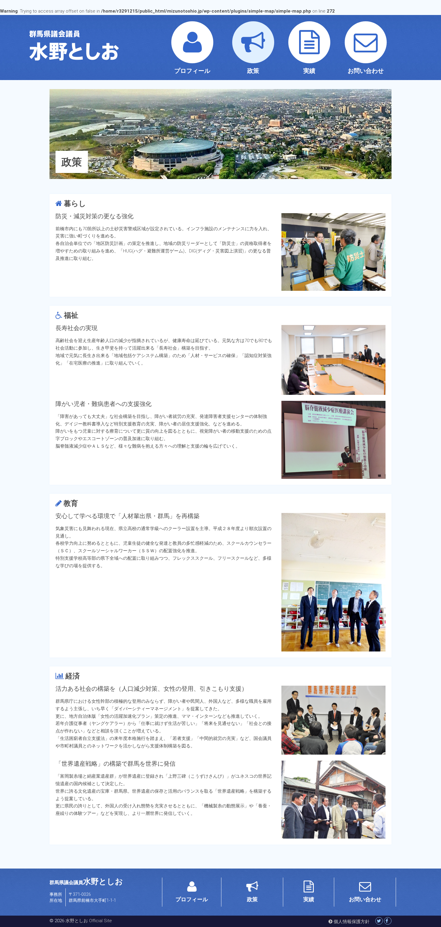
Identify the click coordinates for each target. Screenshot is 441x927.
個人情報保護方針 (351, 921)
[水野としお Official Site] (104, 45)
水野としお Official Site (88, 920)
